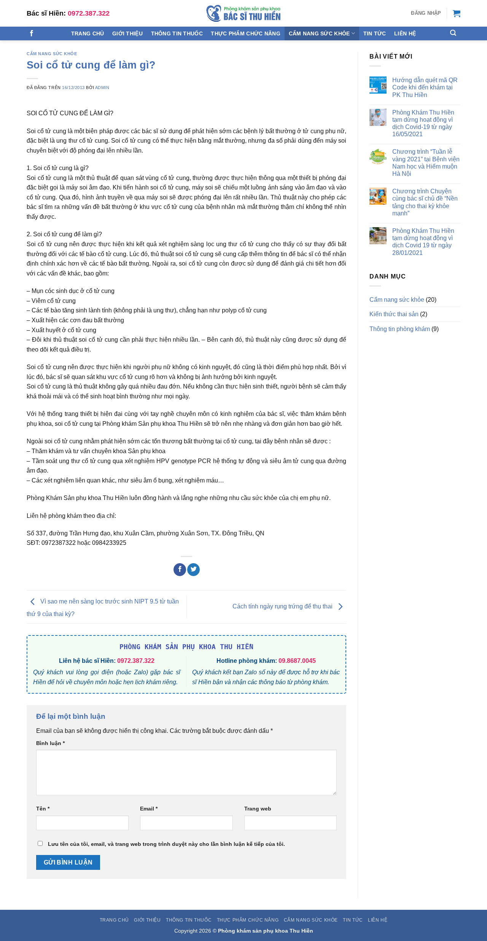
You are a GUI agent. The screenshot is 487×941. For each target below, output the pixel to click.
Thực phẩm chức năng (245, 33)
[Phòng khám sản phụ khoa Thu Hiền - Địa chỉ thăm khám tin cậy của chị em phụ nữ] (243, 13)
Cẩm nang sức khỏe (319, 33)
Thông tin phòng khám (399, 329)
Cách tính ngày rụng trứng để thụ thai (283, 606)
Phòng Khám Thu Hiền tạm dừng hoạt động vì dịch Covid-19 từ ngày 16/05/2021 (423, 123)
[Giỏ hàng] (456, 13)
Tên (42, 809)
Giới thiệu (127, 33)
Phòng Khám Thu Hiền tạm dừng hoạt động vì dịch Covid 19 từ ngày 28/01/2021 (423, 242)
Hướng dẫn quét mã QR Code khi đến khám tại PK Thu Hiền (425, 87)
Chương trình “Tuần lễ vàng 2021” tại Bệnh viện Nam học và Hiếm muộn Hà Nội (426, 162)
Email (149, 809)
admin (102, 87)
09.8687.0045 (297, 661)
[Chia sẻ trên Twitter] (193, 569)
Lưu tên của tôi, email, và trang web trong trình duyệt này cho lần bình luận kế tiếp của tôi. (166, 844)
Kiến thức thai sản (394, 314)
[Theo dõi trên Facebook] (32, 33)
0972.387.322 (89, 13)
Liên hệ (405, 33)
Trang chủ (87, 33)
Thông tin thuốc (177, 33)
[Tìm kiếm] (453, 33)
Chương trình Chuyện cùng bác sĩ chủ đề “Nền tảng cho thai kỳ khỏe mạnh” (425, 202)
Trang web (257, 809)
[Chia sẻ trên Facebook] (179, 569)
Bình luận (50, 743)
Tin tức (374, 33)
